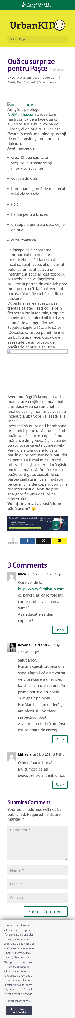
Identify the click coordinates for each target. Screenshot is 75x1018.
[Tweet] (43, 541)
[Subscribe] (59, 541)
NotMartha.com (22, 114)
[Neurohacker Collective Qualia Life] (38, 528)
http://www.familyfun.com (41, 588)
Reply (60, 630)
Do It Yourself (26, 82)
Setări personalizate (19, 1000)
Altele (11, 82)
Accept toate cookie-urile (19, 1011)
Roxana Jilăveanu (32, 645)
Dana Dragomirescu (25, 78)
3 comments (47, 82)
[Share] (27, 541)
